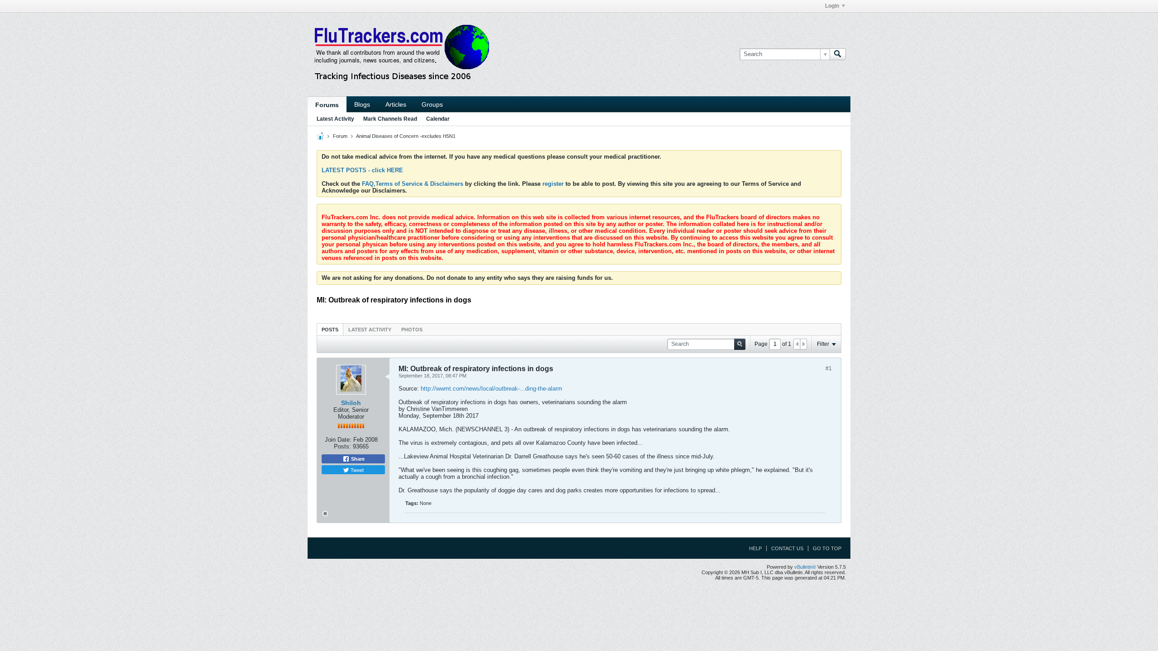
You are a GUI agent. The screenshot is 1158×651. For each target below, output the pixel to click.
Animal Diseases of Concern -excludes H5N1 (406, 136)
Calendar (438, 119)
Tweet (356, 469)
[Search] (838, 54)
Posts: (342, 446)
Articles (395, 104)
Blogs (362, 104)
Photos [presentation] (411, 329)
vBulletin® (805, 567)
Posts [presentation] (330, 329)
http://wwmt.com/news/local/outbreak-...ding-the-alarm (491, 388)
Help (755, 548)
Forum (340, 136)
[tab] (330, 329)
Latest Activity (335, 119)
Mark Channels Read (390, 119)
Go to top (827, 548)
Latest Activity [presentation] (369, 329)
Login (832, 6)
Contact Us (787, 548)
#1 (829, 368)
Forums (327, 104)
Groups (432, 104)
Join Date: (338, 439)
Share (357, 459)
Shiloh (351, 402)
